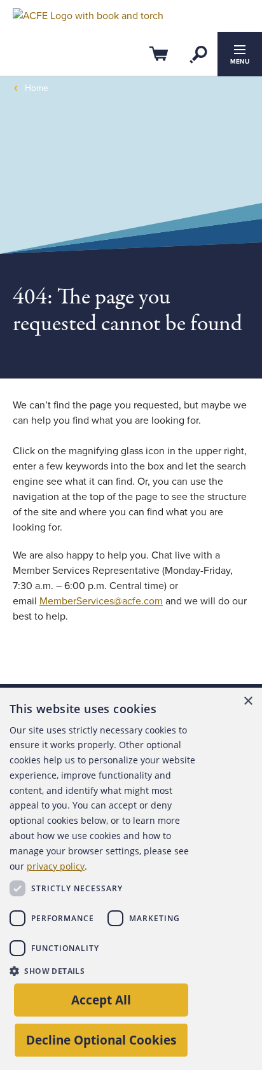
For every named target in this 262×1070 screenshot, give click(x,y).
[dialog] (131, 879)
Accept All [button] (101, 999)
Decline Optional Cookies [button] (101, 1039)
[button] (107, 970)
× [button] (247, 701)
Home (36, 88)
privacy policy (56, 866)
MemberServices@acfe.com (101, 601)
